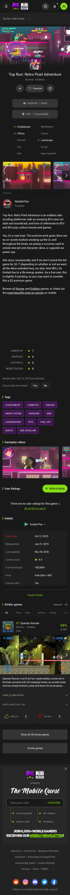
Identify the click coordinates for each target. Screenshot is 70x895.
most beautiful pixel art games (25, 293)
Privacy (26, 869)
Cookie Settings (46, 863)
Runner (29, 79)
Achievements (12, 405)
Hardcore (34, 413)
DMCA (45, 869)
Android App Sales (25, 863)
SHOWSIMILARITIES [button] (13, 695)
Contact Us (30, 850)
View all (58, 604)
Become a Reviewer (48, 850)
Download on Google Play (41, 856)
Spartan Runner (27, 623)
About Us (16, 850)
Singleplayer (24, 126)
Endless (40, 79)
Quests (9, 430)
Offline (20, 133)
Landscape (47, 140)
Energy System (13, 413)
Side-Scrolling (28, 430)
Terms (35, 869)
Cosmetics (33, 405)
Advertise (20, 856)
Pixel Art (45, 422)
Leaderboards (13, 422)
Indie (49, 413)
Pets (30, 422)
